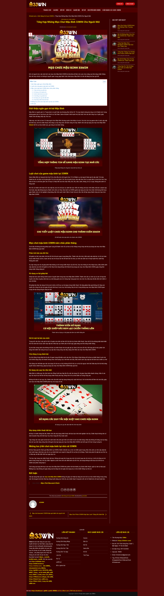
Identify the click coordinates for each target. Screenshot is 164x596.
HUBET (35, 574)
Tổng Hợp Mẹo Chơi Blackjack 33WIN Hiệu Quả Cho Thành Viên (125, 44)
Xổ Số (84, 10)
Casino (55, 10)
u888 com (32, 583)
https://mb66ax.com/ (35, 566)
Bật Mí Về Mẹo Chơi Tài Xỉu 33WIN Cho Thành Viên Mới (126, 59)
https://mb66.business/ (36, 563)
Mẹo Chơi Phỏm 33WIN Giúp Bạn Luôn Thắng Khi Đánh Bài (86, 514)
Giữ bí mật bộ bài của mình (40, 94)
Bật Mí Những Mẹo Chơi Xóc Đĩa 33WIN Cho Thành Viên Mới (126, 35)
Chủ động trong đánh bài (40, 96)
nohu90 (46, 557)
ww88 (40, 559)
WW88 (55, 591)
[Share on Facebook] (62, 489)
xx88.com (45, 579)
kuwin (35, 559)
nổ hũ (59, 591)
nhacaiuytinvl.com (35, 568)
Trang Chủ (47, 10)
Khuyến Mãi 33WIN (94, 10)
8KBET (31, 572)
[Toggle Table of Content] (103, 81)
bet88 (31, 559)
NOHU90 (45, 570)
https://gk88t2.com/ (35, 570)
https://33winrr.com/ (124, 540)
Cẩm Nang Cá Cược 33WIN (111, 10)
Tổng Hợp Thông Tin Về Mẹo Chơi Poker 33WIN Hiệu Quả (126, 52)
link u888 (50, 577)
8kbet (41, 557)
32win (35, 572)
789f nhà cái (73, 591)
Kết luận (33, 104)
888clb (43, 568)
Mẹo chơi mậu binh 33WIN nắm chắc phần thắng (45, 88)
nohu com (45, 574)
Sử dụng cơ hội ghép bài (40, 92)
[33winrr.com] (37, 4)
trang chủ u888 (47, 581)
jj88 (48, 572)
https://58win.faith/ (35, 581)
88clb (50, 574)
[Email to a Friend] (68, 489)
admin (74, 27)
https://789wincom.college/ (38, 577)
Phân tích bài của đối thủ (40, 90)
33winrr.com (32, 16)
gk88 (45, 591)
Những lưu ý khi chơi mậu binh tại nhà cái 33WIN (45, 101)
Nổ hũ (79, 591)
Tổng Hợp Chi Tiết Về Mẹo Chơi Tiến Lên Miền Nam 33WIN (126, 67)
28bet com (65, 591)
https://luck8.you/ (37, 591)
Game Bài (76, 10)
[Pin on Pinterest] (71, 489)
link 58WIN (46, 566)
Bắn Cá (68, 10)
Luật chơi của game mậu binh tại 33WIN (42, 86)
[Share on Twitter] (65, 489)
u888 (50, 570)
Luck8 (39, 574)
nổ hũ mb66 (42, 572)
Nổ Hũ (62, 10)
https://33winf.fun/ (35, 579)
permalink (84, 495)
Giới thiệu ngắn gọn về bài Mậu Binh (41, 84)
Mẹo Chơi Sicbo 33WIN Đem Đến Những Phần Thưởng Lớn (126, 27)
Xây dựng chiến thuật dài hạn (41, 99)
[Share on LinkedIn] (74, 489)
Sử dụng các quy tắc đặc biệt (41, 97)
